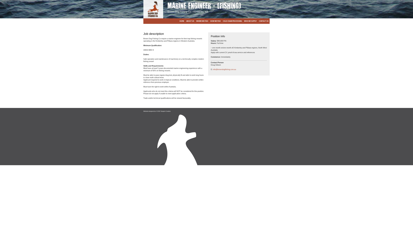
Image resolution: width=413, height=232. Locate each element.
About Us (190, 21)
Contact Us (264, 21)
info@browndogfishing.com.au (224, 69)
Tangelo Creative (166, 111)
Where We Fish (202, 21)
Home (182, 21)
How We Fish (215, 21)
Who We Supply (250, 21)
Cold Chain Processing (232, 21)
